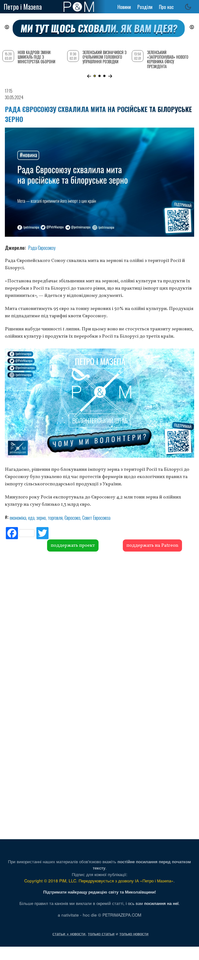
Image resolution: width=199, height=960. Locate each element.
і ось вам (152, 903)
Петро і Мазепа (23, 7)
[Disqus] (99, 625)
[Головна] (79, 7)
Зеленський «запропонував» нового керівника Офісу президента (167, 59)
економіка (18, 517)
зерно (41, 517)
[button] (89, 76)
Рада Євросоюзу (42, 247)
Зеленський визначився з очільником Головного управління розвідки (104, 57)
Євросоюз (72, 517)
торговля (55, 517)
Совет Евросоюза (96, 517)
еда (31, 517)
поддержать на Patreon (152, 545)
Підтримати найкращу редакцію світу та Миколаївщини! (99, 892)
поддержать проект (73, 545)
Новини (124, 6)
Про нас (166, 6)
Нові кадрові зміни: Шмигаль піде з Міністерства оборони (36, 57)
